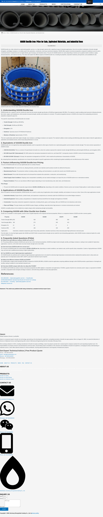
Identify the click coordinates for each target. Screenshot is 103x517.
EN (90, 2)
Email (1, 498)
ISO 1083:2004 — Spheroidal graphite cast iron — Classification (17, 278)
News (8, 32)
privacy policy (35, 513)
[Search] (101, 4)
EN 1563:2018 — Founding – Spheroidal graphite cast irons (16, 281)
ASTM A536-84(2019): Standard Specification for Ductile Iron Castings (18, 279)
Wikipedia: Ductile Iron (6, 283)
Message (2, 506)
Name (1, 496)
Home (4, 32)
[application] (35, 4)
